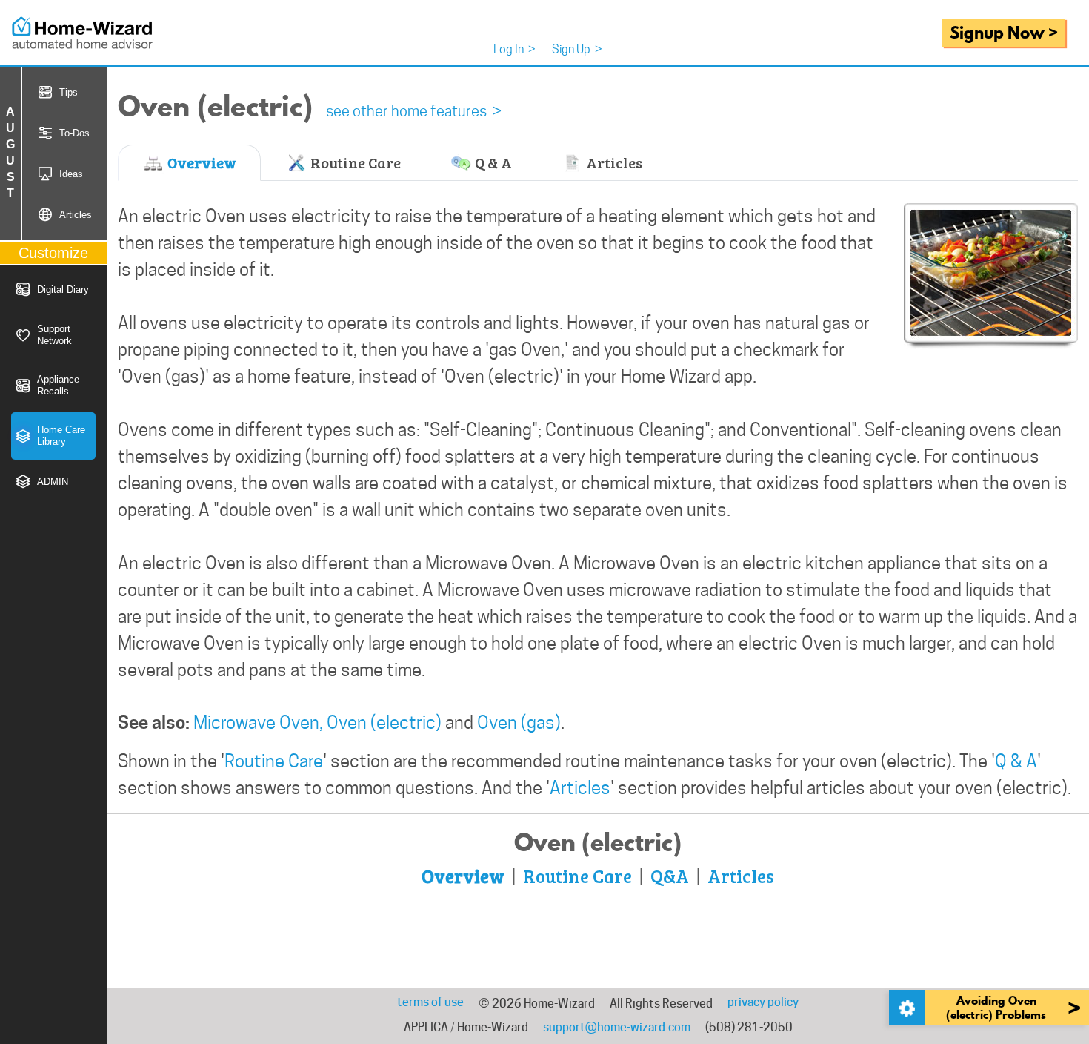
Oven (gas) (519, 722)
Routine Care (354, 162)
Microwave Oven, (258, 722)
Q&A (669, 875)
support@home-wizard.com (616, 1027)
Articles (612, 162)
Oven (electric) (384, 722)
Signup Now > (1004, 32)
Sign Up (577, 49)
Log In (514, 49)
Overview (200, 162)
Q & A (492, 162)
